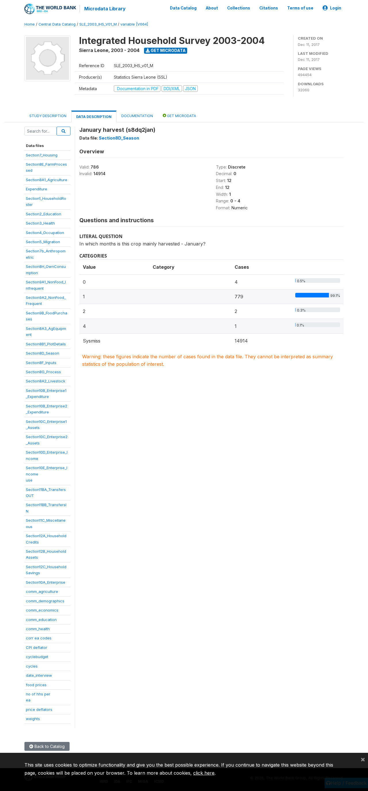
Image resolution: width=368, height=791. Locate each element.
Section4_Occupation (45, 232)
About (212, 8)
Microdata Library (105, 8)
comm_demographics (45, 601)
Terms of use (300, 8)
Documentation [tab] (137, 116)
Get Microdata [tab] (181, 116)
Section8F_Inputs (41, 362)
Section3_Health (40, 223)
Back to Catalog (49, 746)
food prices (36, 684)
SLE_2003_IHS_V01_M (98, 24)
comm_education (41, 619)
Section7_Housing (41, 155)
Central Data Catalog (57, 24)
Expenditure (36, 189)
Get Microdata (168, 50)
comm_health (38, 628)
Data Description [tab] (94, 117)
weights (33, 718)
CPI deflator (36, 647)
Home (29, 24)
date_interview (39, 675)
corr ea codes (38, 638)
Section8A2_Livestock (45, 381)
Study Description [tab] (47, 116)
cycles (32, 666)
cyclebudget (37, 656)
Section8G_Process (43, 372)
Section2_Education (43, 214)
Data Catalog (183, 8)
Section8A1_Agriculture (46, 179)
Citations (268, 8)
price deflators (39, 709)
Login (335, 8)
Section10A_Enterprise (45, 582)
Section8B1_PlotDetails (46, 344)
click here (203, 773)
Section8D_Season (42, 353)
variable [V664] (134, 24)
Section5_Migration (43, 241)
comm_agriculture (42, 591)
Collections (238, 8)
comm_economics (42, 610)
